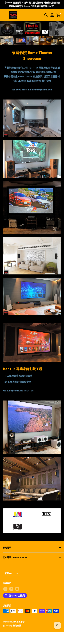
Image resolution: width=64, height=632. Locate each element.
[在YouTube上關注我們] (17, 589)
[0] (58, 15)
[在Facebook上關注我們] (5, 589)
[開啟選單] (4, 15)
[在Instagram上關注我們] (11, 589)
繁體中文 (9, 573)
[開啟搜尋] (46, 15)
